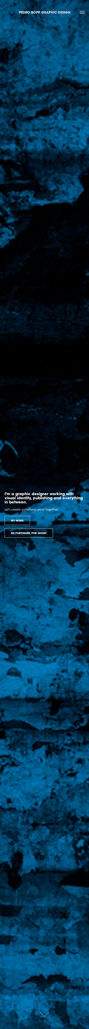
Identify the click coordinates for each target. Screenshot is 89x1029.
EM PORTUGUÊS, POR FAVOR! (29, 533)
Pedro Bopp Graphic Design (44, 12)
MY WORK (17, 520)
